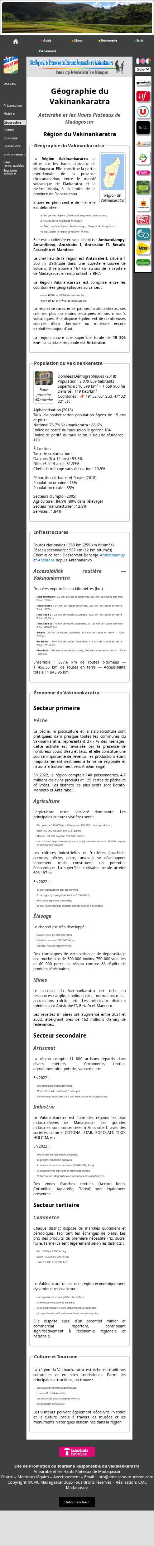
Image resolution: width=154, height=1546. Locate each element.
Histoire (9, 114)
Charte (7, 1476)
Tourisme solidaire (10, 172)
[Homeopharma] (143, 262)
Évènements (46, 51)
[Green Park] (143, 188)
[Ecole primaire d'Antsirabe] (44, 383)
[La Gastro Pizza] (143, 220)
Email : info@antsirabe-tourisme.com (118, 1476)
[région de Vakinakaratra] (112, 188)
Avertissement (66, 1476)
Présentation (13, 106)
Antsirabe (46, 560)
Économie (11, 138)
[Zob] (143, 204)
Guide (46, 40)
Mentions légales (33, 1476)
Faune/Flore (12, 146)
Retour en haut (77, 1502)
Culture (9, 130)
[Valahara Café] (143, 128)
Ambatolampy (112, 554)
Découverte (107, 40)
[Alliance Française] (143, 96)
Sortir (139, 40)
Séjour (77, 40)
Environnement (14, 155)
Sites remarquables (14, 164)
